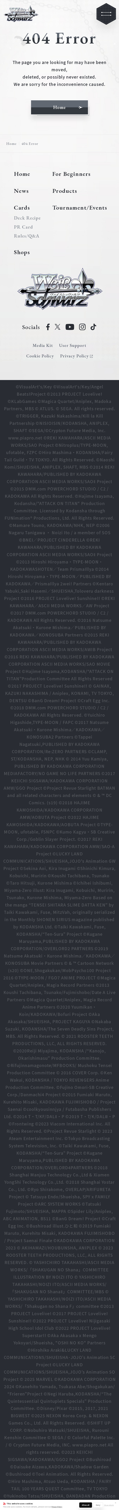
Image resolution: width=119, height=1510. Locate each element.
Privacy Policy (57, 1506)
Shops (22, 252)
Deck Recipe (27, 218)
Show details (109, 1505)
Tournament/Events (79, 207)
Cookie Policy (40, 356)
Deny (98, 1505)
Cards (22, 207)
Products (64, 191)
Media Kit (43, 345)
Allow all (85, 1505)
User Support (72, 345)
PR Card (23, 227)
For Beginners (71, 174)
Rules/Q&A (26, 236)
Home (11, 143)
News (21, 191)
